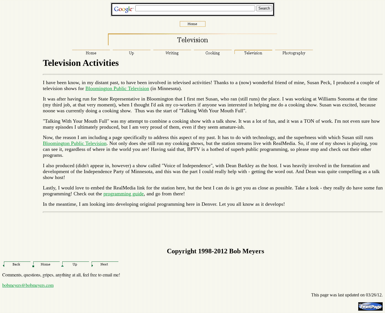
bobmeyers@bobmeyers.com (28, 285)
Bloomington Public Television (117, 88)
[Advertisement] (19, 163)
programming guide (123, 193)
